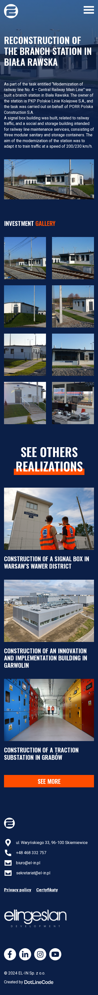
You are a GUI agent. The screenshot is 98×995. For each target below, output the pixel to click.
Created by (13, 982)
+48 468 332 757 (31, 852)
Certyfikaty (47, 890)
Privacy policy (17, 890)
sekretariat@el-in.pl (33, 873)
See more (49, 781)
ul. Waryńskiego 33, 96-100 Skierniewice (52, 842)
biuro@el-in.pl (28, 862)
